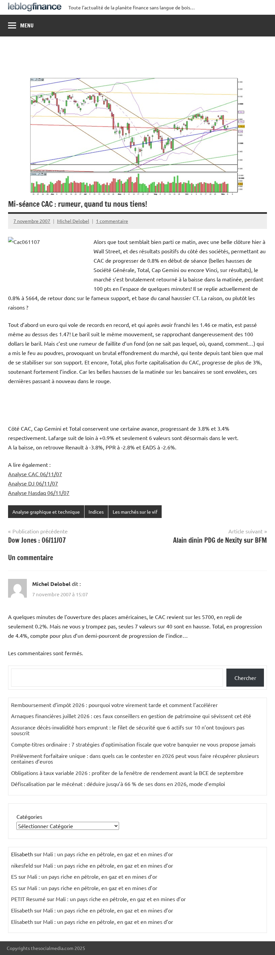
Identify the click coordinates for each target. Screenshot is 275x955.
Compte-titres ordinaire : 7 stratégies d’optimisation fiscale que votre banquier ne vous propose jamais (133, 744)
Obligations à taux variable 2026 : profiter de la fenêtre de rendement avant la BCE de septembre (127, 772)
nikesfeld (22, 865)
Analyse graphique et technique (46, 512)
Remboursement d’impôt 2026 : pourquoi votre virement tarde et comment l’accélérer (114, 704)
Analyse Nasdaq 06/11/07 (38, 492)
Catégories (29, 816)
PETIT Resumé (28, 898)
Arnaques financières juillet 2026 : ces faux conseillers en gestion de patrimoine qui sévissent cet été (131, 715)
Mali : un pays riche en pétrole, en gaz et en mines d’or (108, 854)
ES (14, 876)
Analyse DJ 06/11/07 (33, 483)
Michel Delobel (73, 221)
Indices (96, 512)
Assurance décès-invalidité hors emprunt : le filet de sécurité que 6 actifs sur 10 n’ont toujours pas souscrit (127, 730)
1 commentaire (112, 221)
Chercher (245, 677)
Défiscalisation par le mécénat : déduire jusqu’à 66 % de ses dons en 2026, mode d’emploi (118, 783)
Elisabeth (22, 910)
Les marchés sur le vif (135, 512)
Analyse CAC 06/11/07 (35, 473)
